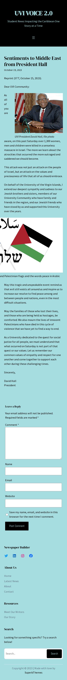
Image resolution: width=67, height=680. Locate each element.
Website (10, 496)
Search (54, 653)
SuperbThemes (33, 672)
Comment (12, 424)
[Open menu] (33, 38)
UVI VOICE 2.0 (34, 13)
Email (8, 480)
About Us (10, 567)
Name (8, 464)
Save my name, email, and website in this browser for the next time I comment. (33, 514)
